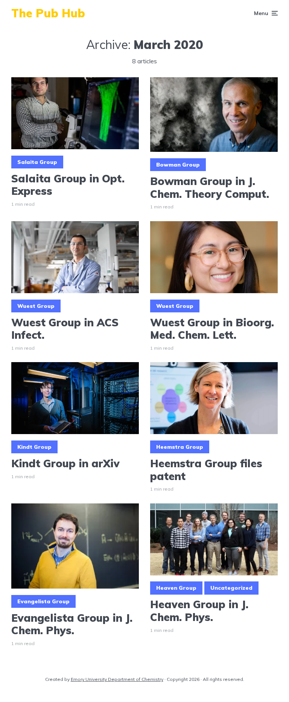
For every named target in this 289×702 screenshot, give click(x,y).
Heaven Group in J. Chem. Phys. (199, 610)
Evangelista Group (43, 601)
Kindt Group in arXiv (65, 463)
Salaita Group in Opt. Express (68, 184)
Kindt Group (34, 447)
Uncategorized (231, 587)
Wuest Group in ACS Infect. (65, 328)
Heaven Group (176, 587)
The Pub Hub (48, 13)
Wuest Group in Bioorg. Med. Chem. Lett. (212, 328)
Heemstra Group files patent (206, 469)
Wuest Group (36, 306)
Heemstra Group (179, 447)
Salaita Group (37, 162)
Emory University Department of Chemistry (117, 679)
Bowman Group (178, 164)
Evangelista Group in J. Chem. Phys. (71, 624)
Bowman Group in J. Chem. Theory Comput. (209, 187)
